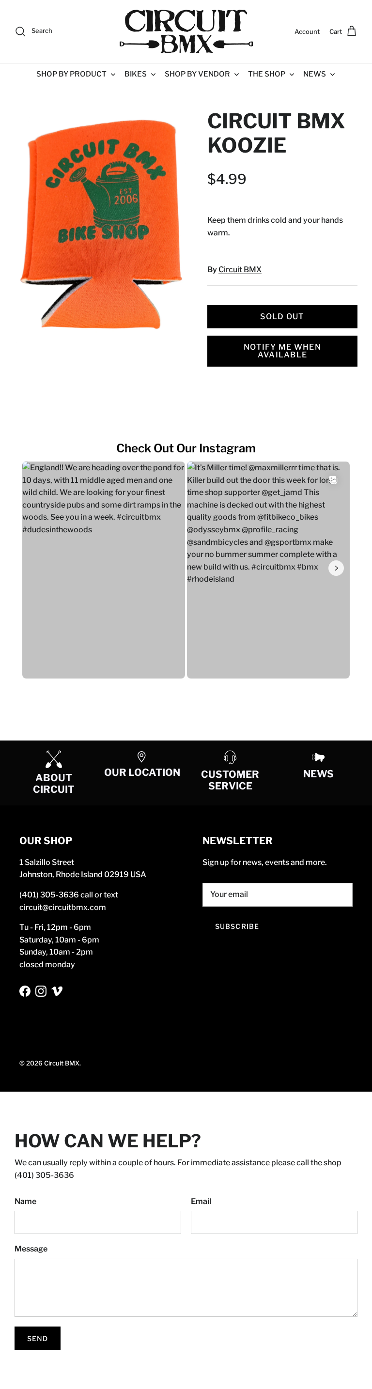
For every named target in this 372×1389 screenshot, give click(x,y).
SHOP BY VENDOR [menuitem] (197, 74)
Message (31, 1248)
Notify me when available (282, 350)
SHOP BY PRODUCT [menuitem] (71, 74)
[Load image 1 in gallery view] (100, 226)
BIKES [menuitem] (135, 74)
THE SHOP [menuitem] (266, 74)
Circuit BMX (240, 269)
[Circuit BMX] (186, 31)
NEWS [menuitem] (314, 74)
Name (25, 1201)
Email (201, 1201)
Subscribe (237, 926)
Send (37, 1338)
